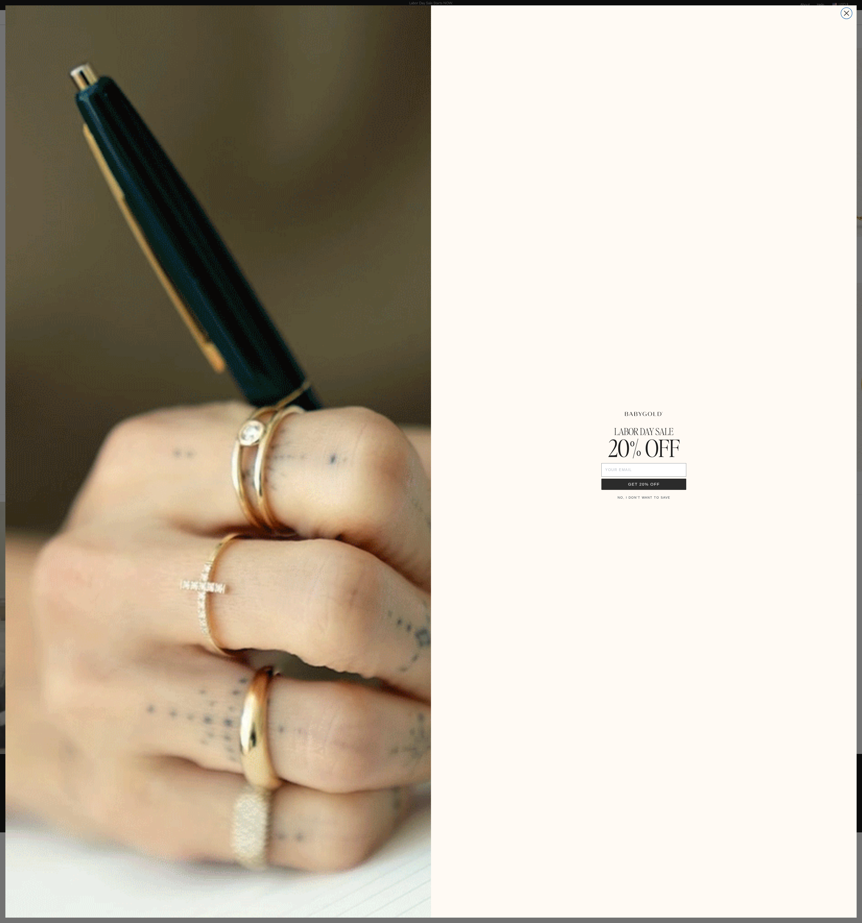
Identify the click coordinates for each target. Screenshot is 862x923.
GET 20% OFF (644, 484)
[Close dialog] (846, 13)
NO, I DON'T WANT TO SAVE (644, 497)
